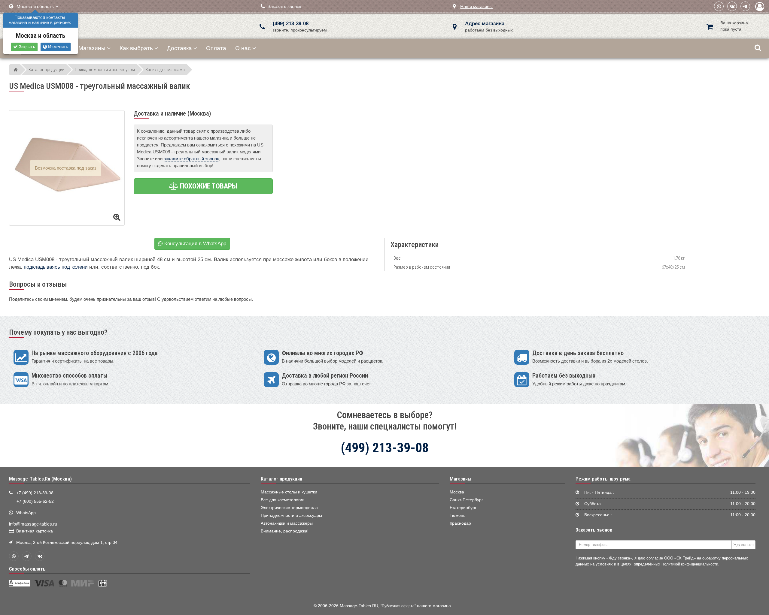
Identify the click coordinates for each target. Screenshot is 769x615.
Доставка (179, 48)
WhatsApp (26, 513)
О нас (243, 48)
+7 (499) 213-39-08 (34, 493)
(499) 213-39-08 (291, 23)
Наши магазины (476, 6)
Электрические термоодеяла (289, 507)
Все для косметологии (283, 500)
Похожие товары (207, 186)
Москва (457, 492)
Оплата (216, 48)
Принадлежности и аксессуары (291, 515)
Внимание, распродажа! (285, 531)
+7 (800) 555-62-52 (35, 501)
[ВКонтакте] (732, 6)
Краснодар (460, 523)
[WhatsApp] (719, 6)
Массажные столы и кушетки (289, 492)
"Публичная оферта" (398, 606)
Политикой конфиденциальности (689, 564)
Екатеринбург (463, 507)
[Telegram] (745, 6)
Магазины (91, 48)
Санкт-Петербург (466, 500)
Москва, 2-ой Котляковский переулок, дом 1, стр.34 (66, 542)
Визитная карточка (34, 531)
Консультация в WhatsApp (194, 243)
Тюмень (457, 515)
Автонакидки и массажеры (287, 523)
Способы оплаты (28, 569)
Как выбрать (136, 48)
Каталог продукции (281, 479)
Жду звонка (743, 544)
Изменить (57, 46)
